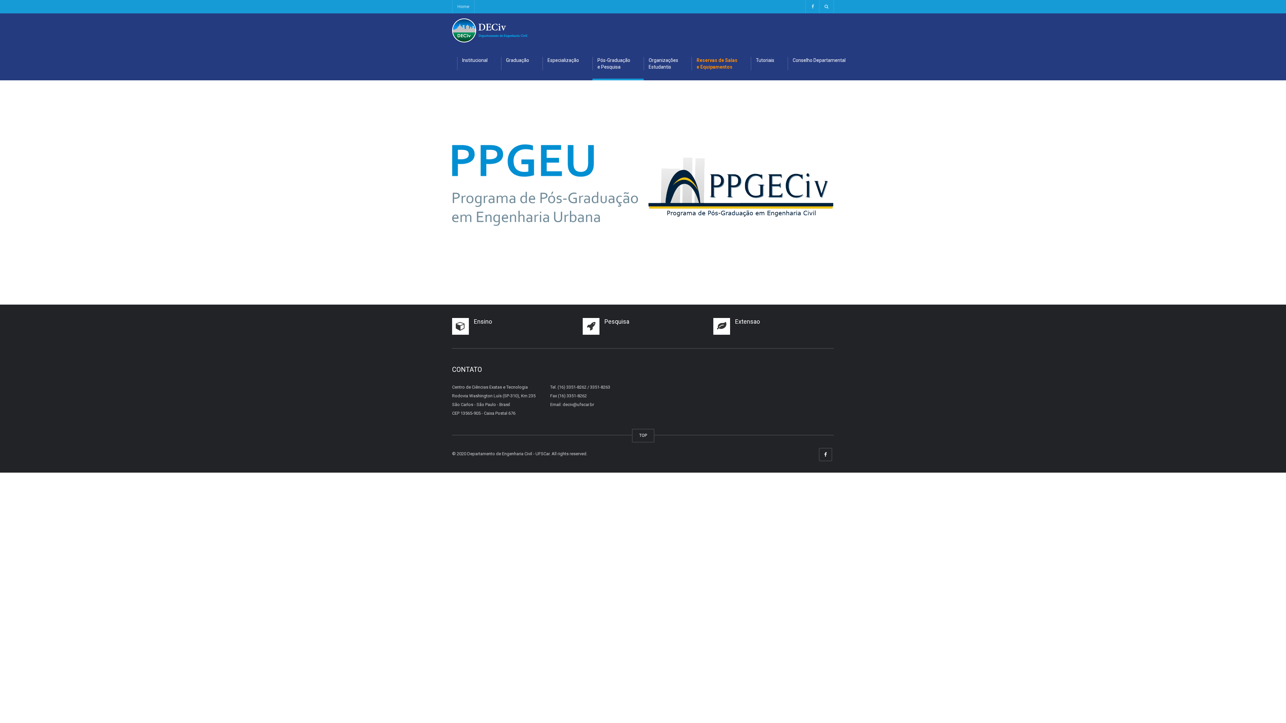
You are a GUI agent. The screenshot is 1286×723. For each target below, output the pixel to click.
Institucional (475, 60)
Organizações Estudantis (663, 64)
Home (463, 6)
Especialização (563, 60)
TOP (643, 435)
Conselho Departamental (819, 60)
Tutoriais (765, 60)
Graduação (517, 60)
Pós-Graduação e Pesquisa (613, 64)
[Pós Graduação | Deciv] (489, 29)
